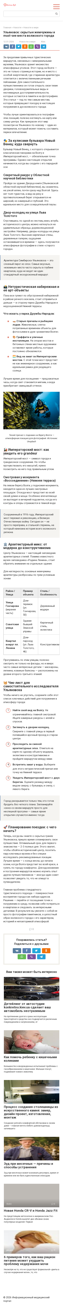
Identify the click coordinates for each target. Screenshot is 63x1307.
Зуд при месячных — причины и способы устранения (28, 1165)
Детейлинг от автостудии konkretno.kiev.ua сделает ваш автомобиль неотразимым (27, 1007)
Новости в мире (27, 41)
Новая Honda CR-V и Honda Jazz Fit (30, 1211)
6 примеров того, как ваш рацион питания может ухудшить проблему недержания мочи (29, 1260)
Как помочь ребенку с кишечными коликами (30, 1059)
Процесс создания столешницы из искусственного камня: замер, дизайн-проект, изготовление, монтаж (31, 1112)
